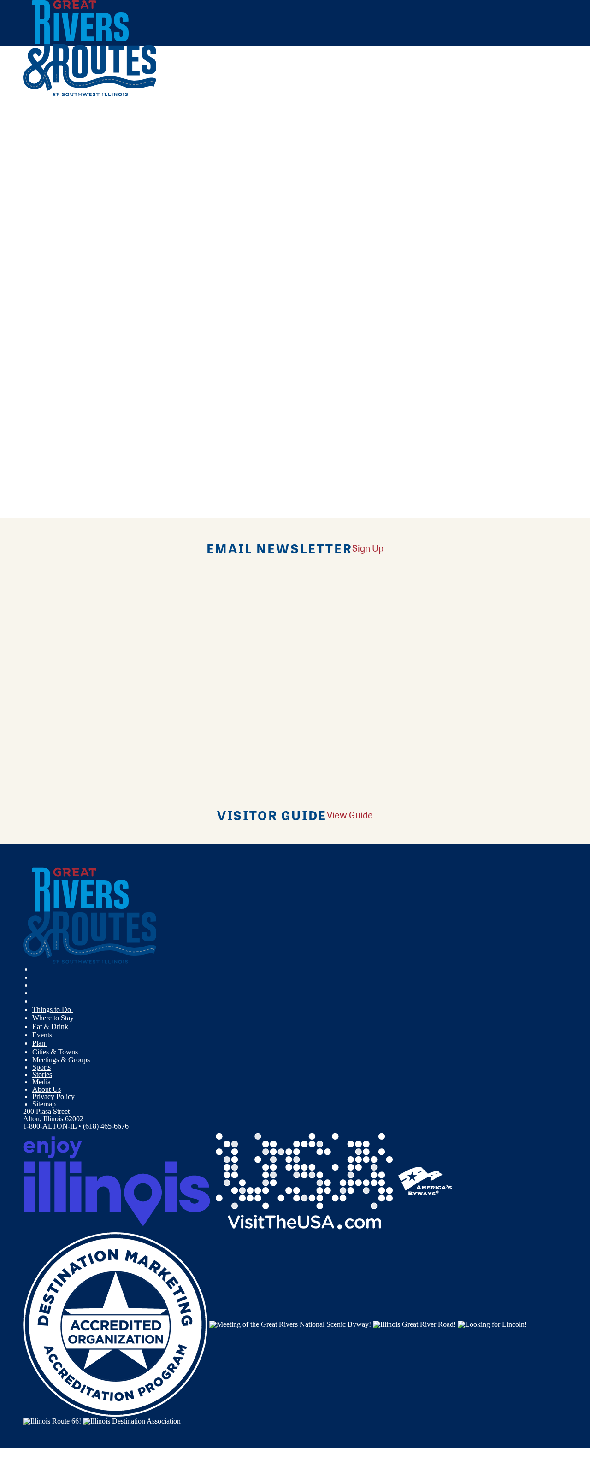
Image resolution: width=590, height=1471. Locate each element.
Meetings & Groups (61, 1060)
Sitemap (44, 1104)
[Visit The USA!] (304, 1180)
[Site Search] (526, 121)
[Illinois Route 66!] (52, 1420)
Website (40, 392)
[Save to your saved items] (36, 240)
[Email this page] (124, 153)
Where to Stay (54, 1018)
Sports (41, 1067)
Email (70, 392)
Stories (42, 1074)
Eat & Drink (51, 1026)
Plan (39, 1043)
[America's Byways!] (425, 1180)
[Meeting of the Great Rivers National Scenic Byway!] (290, 1324)
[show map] (26, 240)
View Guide (350, 814)
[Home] (90, 94)
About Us (46, 1089)
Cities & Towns (56, 1052)
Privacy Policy (53, 1096)
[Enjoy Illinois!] (116, 1180)
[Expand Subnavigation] (76, 1010)
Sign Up (368, 547)
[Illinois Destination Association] (132, 1420)
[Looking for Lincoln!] (492, 1324)
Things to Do (52, 1009)
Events (43, 1035)
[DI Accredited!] (115, 1324)
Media (41, 1082)
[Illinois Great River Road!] (414, 1324)
